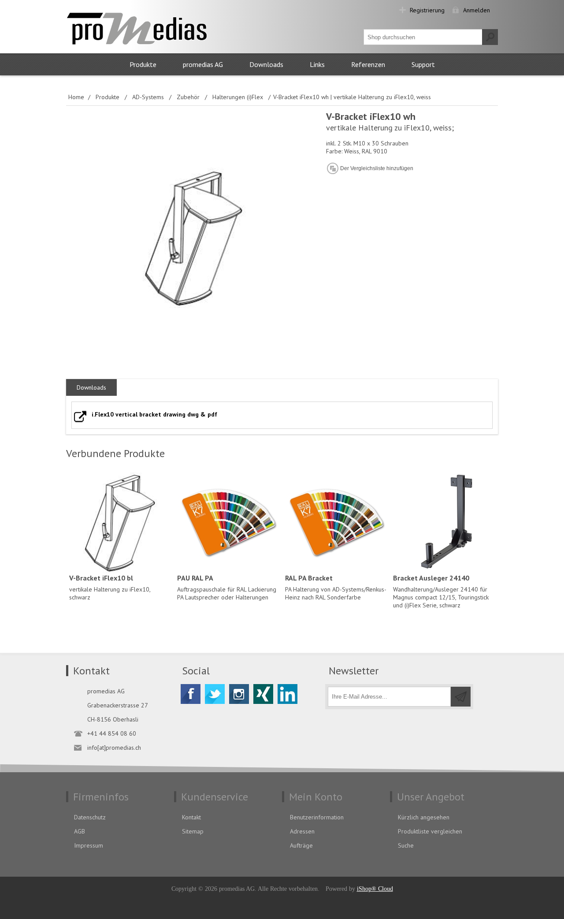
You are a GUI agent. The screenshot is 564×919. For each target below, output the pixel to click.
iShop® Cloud (375, 889)
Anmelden (476, 10)
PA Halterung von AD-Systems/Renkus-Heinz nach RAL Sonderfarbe (335, 587)
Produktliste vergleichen (430, 831)
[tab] (91, 387)
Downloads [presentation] (91, 387)
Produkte (143, 64)
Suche (406, 845)
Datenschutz (90, 817)
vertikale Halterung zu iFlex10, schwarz (109, 587)
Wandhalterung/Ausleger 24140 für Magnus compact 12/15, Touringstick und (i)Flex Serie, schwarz (441, 591)
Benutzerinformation (317, 817)
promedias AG (203, 64)
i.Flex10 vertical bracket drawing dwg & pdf (154, 414)
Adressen (302, 831)
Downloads (266, 64)
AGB (79, 831)
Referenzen (368, 64)
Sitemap (193, 831)
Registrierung (427, 10)
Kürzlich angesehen (423, 817)
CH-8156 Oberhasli (112, 719)
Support (423, 64)
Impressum (88, 845)
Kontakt (191, 817)
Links (317, 64)
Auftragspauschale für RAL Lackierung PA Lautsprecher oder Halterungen (226, 587)
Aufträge (301, 845)
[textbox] (423, 37)
